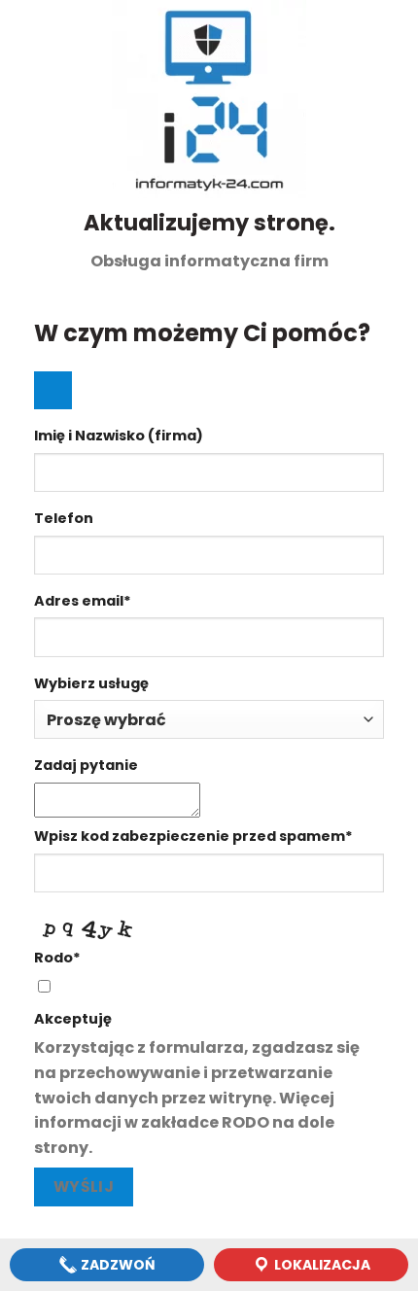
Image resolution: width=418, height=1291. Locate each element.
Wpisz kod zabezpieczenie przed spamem (193, 836)
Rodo (57, 957)
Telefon (63, 518)
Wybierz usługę (91, 683)
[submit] (53, 390)
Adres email (82, 601)
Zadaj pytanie (86, 765)
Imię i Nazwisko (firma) (118, 435)
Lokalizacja (320, 1264)
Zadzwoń (117, 1264)
